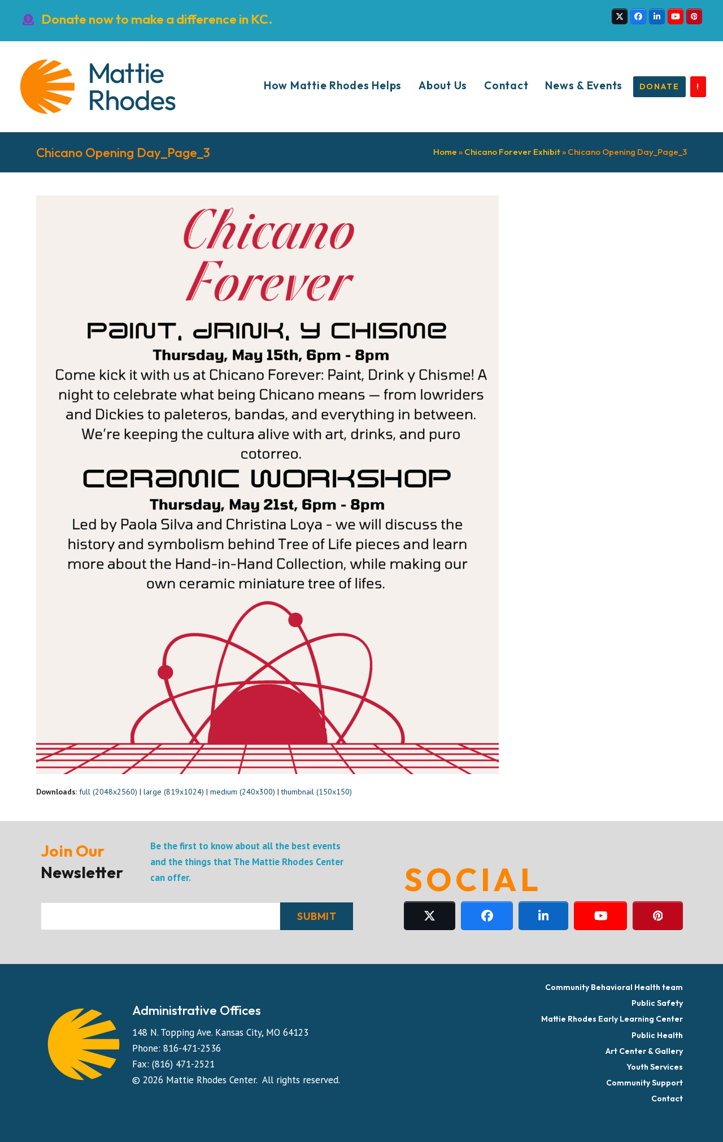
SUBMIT (316, 916)
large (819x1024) (173, 792)
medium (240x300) (242, 792)
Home (445, 151)
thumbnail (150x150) (316, 792)
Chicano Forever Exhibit (512, 151)
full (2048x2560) (108, 792)
